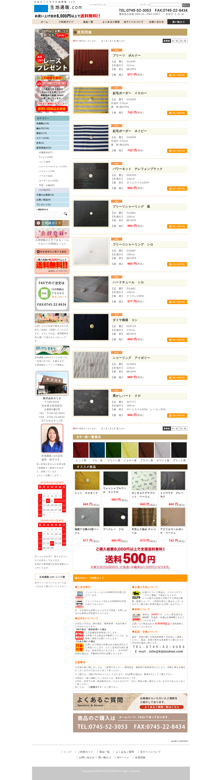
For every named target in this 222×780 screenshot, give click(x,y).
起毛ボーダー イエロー (130, 93)
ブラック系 (179, 460)
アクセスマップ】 (53, 420)
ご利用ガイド (66, 21)
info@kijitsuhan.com (166, 651)
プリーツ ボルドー (127, 55)
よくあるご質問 (111, 21)
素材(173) (41, 133)
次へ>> (120, 40)
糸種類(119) (42, 123)
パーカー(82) (46, 176)
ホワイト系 (162, 460)
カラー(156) (42, 138)
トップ (68, 751)
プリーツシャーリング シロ (133, 244)
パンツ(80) (44, 162)
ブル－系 (97, 460)
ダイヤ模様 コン (125, 320)
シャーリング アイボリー (131, 358)
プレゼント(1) (43, 204)
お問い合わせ (156, 21)
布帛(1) (40, 143)
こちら (38, 586)
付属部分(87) (46, 152)
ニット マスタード (86, 493)
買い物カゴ (178, 21)
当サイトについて (133, 21)
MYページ (123, 757)
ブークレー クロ (113, 529)
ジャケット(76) (47, 171)
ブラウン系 (146, 460)
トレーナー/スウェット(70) (53, 166)
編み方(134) (42, 128)
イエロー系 (130, 460)
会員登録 (140, 757)
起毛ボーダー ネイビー (131, 131)
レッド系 (81, 460)
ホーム (43, 21)
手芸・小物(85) (47, 185)
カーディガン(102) (48, 180)
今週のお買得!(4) (45, 195)
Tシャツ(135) (46, 157)
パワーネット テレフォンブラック (138, 169)
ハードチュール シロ (128, 282)
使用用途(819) (43, 148)
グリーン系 (113, 460)
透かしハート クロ (127, 395)
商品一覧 (88, 21)
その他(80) (44, 190)
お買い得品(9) (43, 200)
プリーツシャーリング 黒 (131, 206)
